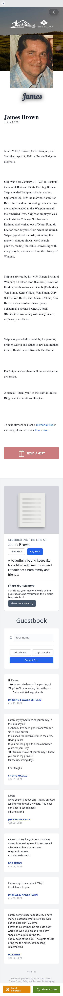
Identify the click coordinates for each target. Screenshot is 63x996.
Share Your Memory (22, 603)
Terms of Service (41, 981)
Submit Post (31, 660)
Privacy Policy (22, 981)
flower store (42, 430)
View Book (16, 551)
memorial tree (44, 425)
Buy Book (35, 551)
